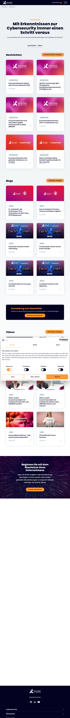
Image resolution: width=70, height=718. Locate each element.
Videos (40, 46)
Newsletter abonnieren (35, 315)
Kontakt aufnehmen (35, 489)
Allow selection (35, 376)
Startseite (5, 7)
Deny (12, 376)
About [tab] (58, 345)
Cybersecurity (11, 709)
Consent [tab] (12, 345)
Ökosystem (10, 714)
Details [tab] (35, 345)
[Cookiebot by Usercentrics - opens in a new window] (60, 340)
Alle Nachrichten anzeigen (53, 54)
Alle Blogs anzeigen (55, 180)
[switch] (26, 369)
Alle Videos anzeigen (55, 332)
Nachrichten (32, 46)
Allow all (57, 376)
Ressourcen (12, 7)
